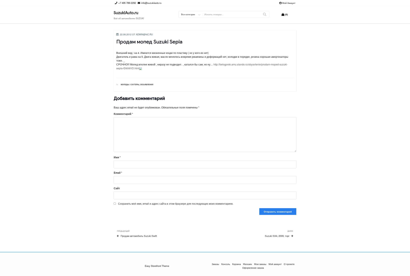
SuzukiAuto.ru (126, 12)
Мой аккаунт (288, 2)
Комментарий (123, 114)
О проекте (289, 264)
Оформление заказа (253, 267)
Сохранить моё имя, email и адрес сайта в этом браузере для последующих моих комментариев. (175, 203)
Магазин (247, 264)
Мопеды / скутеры (130, 84)
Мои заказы (260, 264)
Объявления (146, 84)
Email (118, 172)
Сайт (117, 188)
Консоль (225, 264)
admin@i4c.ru (144, 34)
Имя (117, 157)
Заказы (215, 264)
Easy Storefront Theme (157, 266)
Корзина (236, 264)
